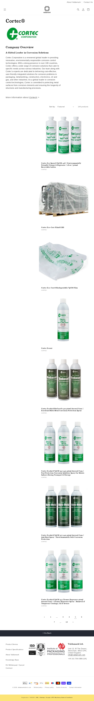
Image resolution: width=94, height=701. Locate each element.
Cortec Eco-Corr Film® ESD (52, 228)
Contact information (75, 687)
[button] (4, 9)
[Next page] (72, 622)
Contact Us (88, 2)
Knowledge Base (12, 660)
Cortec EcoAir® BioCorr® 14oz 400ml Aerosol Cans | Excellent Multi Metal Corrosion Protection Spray (62, 410)
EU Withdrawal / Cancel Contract (15, 666)
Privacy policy (49, 687)
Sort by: (52, 107)
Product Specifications (14, 649)
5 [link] (75, 617)
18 (67, 622)
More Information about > (22, 97)
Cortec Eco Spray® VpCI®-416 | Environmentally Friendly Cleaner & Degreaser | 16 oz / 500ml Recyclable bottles (61, 165)
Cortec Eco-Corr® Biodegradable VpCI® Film (59, 288)
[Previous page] (44, 617)
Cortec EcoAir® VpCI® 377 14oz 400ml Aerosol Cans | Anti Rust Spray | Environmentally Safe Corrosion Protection (62, 537)
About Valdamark (74, 2)
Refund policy (38, 687)
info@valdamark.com (76, 655)
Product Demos (12, 644)
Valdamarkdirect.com (24, 687)
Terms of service (61, 687)
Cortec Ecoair (47, 348)
